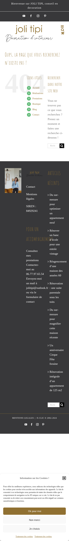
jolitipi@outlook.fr (37, 287)
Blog (34, 109)
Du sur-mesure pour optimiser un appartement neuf (56, 208)
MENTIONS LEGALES (23, 418)
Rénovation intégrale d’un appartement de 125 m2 (56, 381)
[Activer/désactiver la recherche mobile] (62, 30)
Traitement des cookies (24, 536)
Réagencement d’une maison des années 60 (56, 268)
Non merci (34, 520)
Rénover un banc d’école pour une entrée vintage (55, 242)
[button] (64, 478)
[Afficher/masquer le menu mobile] (62, 26)
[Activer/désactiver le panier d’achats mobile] (62, 33)
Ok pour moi (34, 511)
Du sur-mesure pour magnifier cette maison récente (55, 323)
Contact (35, 115)
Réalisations (37, 93)
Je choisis (34, 528)
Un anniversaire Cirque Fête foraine (56, 354)
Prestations (37, 98)
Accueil (35, 88)
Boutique (36, 104)
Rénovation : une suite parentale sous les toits (56, 292)
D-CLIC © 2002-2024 (46, 418)
